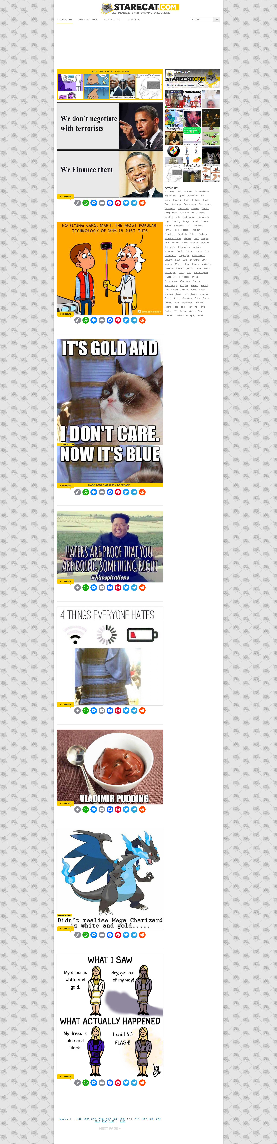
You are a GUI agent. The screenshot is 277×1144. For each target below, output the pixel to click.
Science (184, 290)
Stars (197, 298)
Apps (181, 196)
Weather (169, 315)
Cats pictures (205, 204)
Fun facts (182, 234)
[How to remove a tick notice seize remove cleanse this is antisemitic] (211, 173)
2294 (158, 1119)
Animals (188, 191)
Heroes (194, 243)
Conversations (187, 213)
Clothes (195, 208)
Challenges (170, 208)
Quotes (196, 281)
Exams (168, 226)
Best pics (195, 200)
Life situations (198, 255)
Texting (168, 307)
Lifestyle (168, 260)
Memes (178, 264)
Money (195, 264)
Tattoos (168, 302)
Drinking (176, 221)
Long (185, 260)
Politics (186, 277)
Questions (185, 281)
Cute (177, 217)
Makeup (168, 264)
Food (176, 230)
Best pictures (112, 20)
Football (185, 230)
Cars (167, 204)
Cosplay (201, 213)
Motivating (206, 264)
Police (177, 277)
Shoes (202, 290)
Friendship (197, 230)
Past (189, 272)
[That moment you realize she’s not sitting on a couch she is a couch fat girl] (174, 136)
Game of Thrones (173, 238)
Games (187, 238)
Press (195, 277)
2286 (101, 1119)
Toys (183, 307)
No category (170, 272)
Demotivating (203, 217)
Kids (207, 251)
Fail (188, 226)
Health (185, 243)
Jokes (199, 251)
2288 (115, 1119)
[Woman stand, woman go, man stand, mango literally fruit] (192, 155)
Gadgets (203, 234)
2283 (79, 1119)
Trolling (168, 311)
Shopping (169, 294)
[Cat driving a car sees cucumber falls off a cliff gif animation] (211, 155)
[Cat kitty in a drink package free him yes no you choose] (174, 99)
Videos (192, 311)
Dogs (167, 221)
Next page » (110, 1128)
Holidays (205, 243)
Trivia (202, 307)
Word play (190, 315)
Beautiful (177, 200)
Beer (186, 200)
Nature (198, 268)
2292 (144, 1119)
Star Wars (187, 298)
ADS (179, 191)
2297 (111, 1121)
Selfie (193, 290)
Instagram (169, 251)
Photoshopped (201, 272)
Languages (184, 255)
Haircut (175, 243)
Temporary (187, 302)
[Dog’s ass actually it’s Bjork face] (211, 99)
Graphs (204, 238)
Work (200, 315)
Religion (184, 285)
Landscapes (170, 255)
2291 (137, 1119)
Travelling (192, 307)
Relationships (171, 285)
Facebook (179, 226)
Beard (167, 200)
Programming (171, 281)
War (200, 311)
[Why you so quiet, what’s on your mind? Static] (174, 173)
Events (205, 221)
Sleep (194, 294)
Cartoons (176, 204)
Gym (167, 243)
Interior (180, 251)
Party (181, 272)
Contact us (133, 20)
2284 (86, 1119)
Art (202, 196)
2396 (122, 1121)
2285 (93, 1119)
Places (168, 277)
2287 (108, 1119)
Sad (166, 290)
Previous (63, 1119)
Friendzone (170, 234)
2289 (122, 1119)
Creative (169, 217)
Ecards (195, 221)
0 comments (65, 196)
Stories (206, 298)
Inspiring (197, 247)
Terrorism (199, 302)
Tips (176, 307)
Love (204, 260)
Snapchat (204, 294)
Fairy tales (198, 226)
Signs (179, 294)
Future (193, 234)
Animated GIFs (202, 191)
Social (167, 298)
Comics (205, 208)
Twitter (183, 311)
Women (179, 315)
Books (206, 200)
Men (187, 264)
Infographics (184, 247)
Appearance (170, 196)
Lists (177, 260)
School (174, 290)
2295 (97, 1121)
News (207, 268)
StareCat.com (65, 20)
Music (189, 268)
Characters (183, 208)
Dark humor (188, 217)
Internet (189, 251)
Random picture (88, 20)
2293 (151, 1119)
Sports (176, 298)
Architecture (192, 196)
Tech (176, 302)
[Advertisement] (138, 45)
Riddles (194, 285)
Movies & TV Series (174, 268)
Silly (186, 294)
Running (204, 285)
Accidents (169, 191)
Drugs (186, 221)
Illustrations (170, 247)
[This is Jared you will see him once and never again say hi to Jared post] (192, 173)
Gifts (196, 238)
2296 (104, 1121)
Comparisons (171, 213)
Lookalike (194, 260)
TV (175, 311)
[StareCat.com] (138, 8)
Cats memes (190, 204)
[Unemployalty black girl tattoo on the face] (192, 118)
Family (168, 230)
